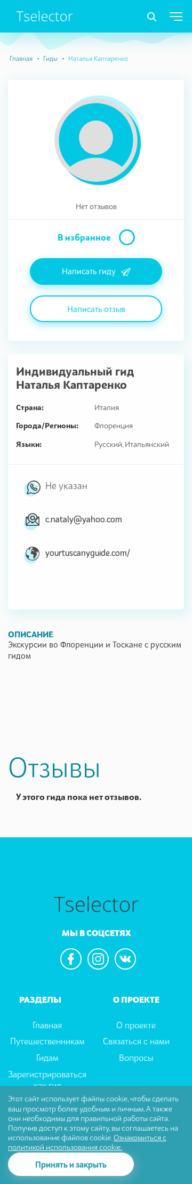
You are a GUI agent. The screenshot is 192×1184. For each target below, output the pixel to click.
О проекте (136, 1025)
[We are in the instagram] (98, 959)
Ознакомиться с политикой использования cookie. (87, 1142)
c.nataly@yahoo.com (83, 519)
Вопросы (136, 1057)
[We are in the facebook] (71, 959)
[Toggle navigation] (151, 17)
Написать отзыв (96, 309)
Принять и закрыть (71, 1164)
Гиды (50, 58)
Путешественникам (47, 1041)
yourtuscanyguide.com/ (87, 552)
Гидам (47, 1057)
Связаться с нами (136, 1041)
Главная (21, 58)
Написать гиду (89, 271)
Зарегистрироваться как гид (47, 1080)
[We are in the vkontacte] (125, 959)
